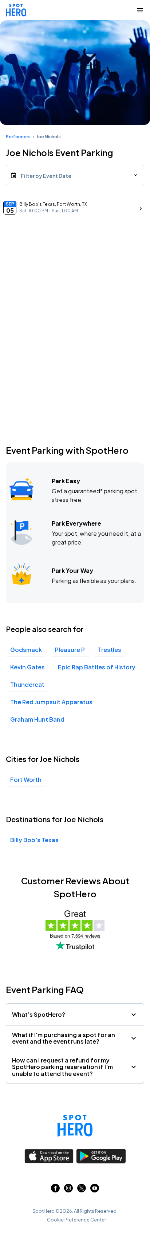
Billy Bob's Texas (34, 840)
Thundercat (27, 684)
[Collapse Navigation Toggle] (139, 10)
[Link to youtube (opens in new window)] (94, 1190)
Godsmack (26, 649)
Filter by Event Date (46, 175)
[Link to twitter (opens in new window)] (81, 1190)
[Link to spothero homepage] (75, 1125)
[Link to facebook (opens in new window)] (55, 1190)
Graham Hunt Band (37, 719)
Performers (18, 136)
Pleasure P (70, 649)
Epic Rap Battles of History (96, 667)
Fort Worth (26, 779)
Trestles (109, 649)
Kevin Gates (27, 667)
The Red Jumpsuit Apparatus (51, 702)
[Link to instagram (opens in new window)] (68, 1190)
